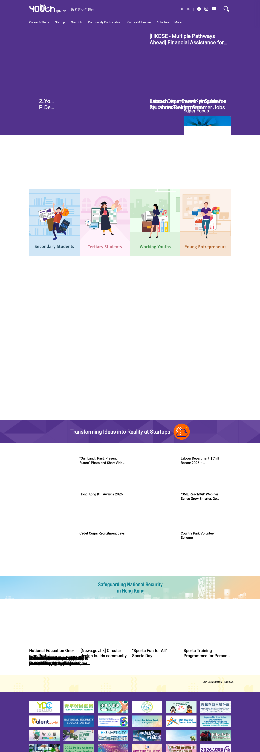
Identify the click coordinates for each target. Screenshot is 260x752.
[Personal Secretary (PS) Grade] (213, 397)
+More (141, 313)
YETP (70, 290)
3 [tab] (166, 97)
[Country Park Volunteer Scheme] (154, 570)
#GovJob (35, 404)
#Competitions (87, 494)
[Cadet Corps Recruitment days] (52, 570)
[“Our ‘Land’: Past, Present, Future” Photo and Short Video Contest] (52, 478)
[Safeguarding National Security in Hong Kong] (130, 619)
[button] (199, 9)
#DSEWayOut (103, 170)
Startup (60, 22)
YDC (57, 290)
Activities (163, 22)
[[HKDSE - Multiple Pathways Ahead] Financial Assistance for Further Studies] (87, 66)
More (177, 22)
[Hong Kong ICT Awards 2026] (52, 524)
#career (88, 170)
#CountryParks (203, 586)
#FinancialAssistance (162, 69)
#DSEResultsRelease (198, 69)
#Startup (185, 498)
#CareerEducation (146, 170)
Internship (41, 290)
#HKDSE (180, 69)
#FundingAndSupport (192, 544)
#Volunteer (187, 586)
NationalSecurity (107, 290)
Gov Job (76, 22)
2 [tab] (160, 97)
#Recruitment (106, 590)
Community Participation (104, 22)
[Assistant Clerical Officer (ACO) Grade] (213, 331)
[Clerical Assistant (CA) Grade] (213, 364)
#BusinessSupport (202, 498)
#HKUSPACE (143, 174)
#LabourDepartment (54, 404)
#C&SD (163, 170)
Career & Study (39, 22)
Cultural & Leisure (139, 22)
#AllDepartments (166, 345)
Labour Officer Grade (48, 389)
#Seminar (211, 544)
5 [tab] (179, 97)
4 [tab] (173, 97)
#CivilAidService (88, 590)
